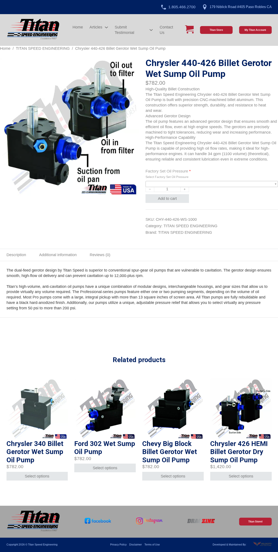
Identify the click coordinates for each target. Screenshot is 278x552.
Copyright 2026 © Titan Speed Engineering (32, 544)
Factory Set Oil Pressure (168, 171)
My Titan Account (255, 29)
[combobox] (212, 184)
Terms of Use (152, 544)
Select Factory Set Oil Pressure (167, 177)
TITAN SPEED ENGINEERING (43, 48)
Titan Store (216, 29)
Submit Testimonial (124, 30)
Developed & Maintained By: (229, 544)
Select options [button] (37, 476)
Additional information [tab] (58, 255)
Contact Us (166, 30)
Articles (95, 27)
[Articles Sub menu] (106, 27)
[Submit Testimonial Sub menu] (151, 30)
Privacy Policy (118, 544)
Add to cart (167, 198)
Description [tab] (16, 255)
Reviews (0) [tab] (100, 255)
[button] (133, 63)
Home (78, 27)
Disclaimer (135, 544)
